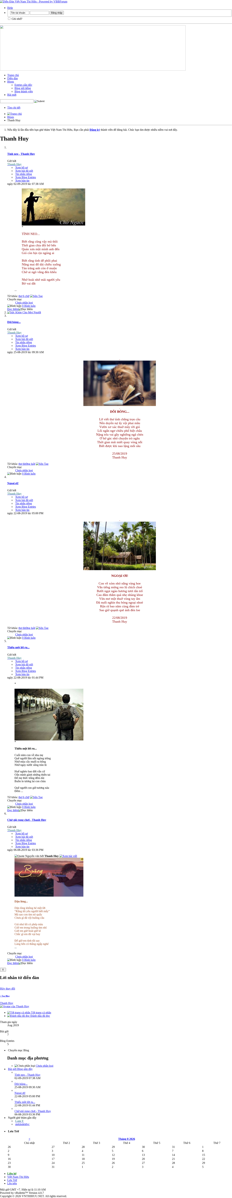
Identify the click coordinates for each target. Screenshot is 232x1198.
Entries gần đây (23, 84)
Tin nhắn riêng (23, 174)
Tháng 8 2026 (126, 1138)
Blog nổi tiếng (22, 88)
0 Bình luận (29, 305)
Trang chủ (13, 75)
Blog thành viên (23, 91)
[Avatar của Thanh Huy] (14, 1006)
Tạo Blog (5, 996)
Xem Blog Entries (25, 177)
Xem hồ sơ (21, 167)
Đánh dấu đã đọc (40, 1015)
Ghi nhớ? (16, 18)
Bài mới (11, 94)
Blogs (10, 81)
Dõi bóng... (14, 322)
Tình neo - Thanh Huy (21, 153)
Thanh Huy (6, 1003)
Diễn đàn (12, 78)
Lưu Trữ (12, 1180)
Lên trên (12, 1183)
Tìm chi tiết (13, 107)
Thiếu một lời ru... (18, 647)
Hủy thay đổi (7, 988)
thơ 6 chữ (23, 296)
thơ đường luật (26, 463)
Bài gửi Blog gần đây (20, 1069)
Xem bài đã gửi (24, 170)
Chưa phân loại (24, 302)
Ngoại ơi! (12, 483)
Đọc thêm (12, 309)
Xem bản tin (22, 180)
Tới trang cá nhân (40, 1012)
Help (10, 7)
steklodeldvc (22, 1124)
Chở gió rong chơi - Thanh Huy (26, 819)
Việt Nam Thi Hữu (18, 1176)
